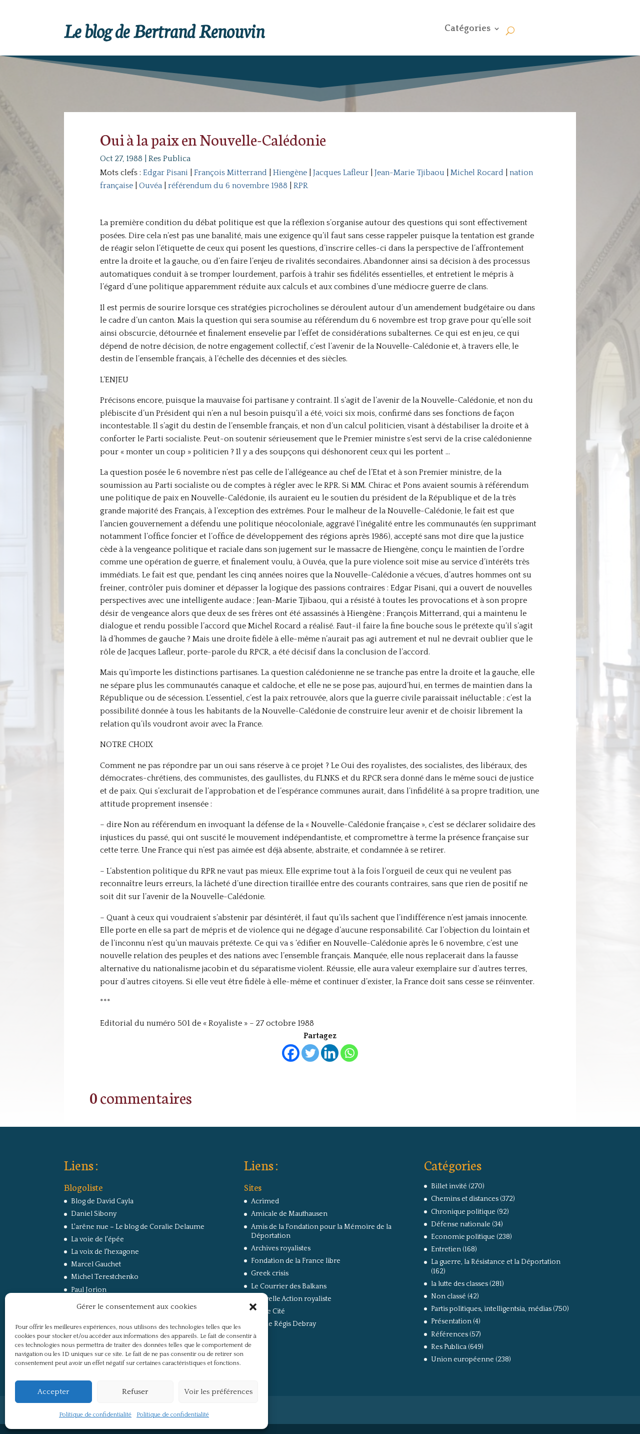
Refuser (135, 1391)
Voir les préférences (218, 1391)
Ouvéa (150, 185)
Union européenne (462, 1359)
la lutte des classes (459, 1284)
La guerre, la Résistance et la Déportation (495, 1262)
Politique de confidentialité (95, 1414)
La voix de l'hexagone (105, 1252)
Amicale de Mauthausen (289, 1214)
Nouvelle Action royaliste (291, 1299)
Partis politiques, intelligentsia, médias (491, 1309)
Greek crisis (269, 1273)
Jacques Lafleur (340, 172)
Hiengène (290, 172)
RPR (301, 185)
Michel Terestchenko (104, 1277)
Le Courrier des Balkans (288, 1286)
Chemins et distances (464, 1199)
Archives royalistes (280, 1248)
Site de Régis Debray (283, 1324)
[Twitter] (310, 1053)
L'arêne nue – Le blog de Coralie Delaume (137, 1227)
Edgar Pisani (165, 172)
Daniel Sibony (93, 1214)
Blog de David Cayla (102, 1201)
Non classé (448, 1296)
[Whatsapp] (349, 1053)
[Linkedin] (329, 1053)
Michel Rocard (477, 172)
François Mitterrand (230, 172)
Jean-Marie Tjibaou (409, 172)
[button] (253, 1307)
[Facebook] (291, 1053)
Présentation (451, 1321)
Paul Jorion (88, 1290)
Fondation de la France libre (295, 1261)
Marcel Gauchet (96, 1264)
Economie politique (463, 1237)
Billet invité (449, 1186)
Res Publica (169, 158)
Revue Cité (268, 1311)
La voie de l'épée (97, 1239)
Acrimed (265, 1201)
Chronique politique (463, 1212)
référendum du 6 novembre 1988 (228, 185)
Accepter (53, 1391)
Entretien (446, 1249)
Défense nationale (460, 1224)
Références (449, 1334)
